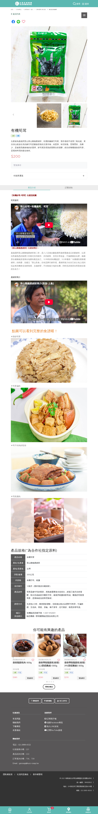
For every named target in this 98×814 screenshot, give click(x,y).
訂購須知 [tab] (69, 187)
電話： (15, 745)
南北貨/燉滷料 (53, 9)
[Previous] (13, 114)
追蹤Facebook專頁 (54, 722)
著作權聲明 (37, 774)
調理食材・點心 (28, 9)
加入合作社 (63, 701)
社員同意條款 (22, 774)
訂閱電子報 (51, 719)
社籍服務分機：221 (21, 749)
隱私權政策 (8, 774)
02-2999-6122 (22, 745)
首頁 (12, 9)
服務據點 (48, 701)
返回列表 (16, 14)
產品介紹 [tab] (32, 187)
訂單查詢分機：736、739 (23, 759)
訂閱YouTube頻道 (54, 730)
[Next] (84, 114)
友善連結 (16, 730)
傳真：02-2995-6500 (84, 790)
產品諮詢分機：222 (21, 754)
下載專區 (16, 726)
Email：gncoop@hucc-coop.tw (26, 763)
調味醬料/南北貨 (41, 9)
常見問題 (16, 719)
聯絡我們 (16, 722)
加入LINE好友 (52, 726)
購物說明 (36, 701)
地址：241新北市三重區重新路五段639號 (77, 786)
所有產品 (18, 9)
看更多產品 (49, 687)
